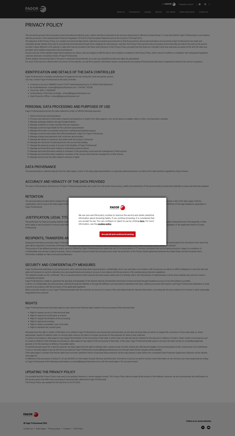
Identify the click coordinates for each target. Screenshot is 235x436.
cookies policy (104, 224)
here (142, 221)
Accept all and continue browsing (117, 234)
